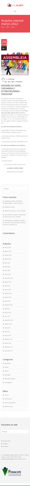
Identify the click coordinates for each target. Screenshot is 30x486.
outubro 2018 (8, 324)
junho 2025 (7, 266)
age (5, 81)
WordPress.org (8, 406)
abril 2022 (7, 308)
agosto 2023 (8, 297)
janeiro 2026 (8, 251)
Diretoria (5, 446)
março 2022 (8, 312)
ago (9, 81)
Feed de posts (8, 399)
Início (2, 27)
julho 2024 (7, 286)
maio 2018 (7, 328)
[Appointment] (15, 5)
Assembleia (8, 363)
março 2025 (8, 274)
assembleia (18, 81)
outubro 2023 (8, 293)
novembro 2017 (9, 351)
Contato (5, 443)
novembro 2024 (9, 278)
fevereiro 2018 (8, 339)
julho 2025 (7, 263)
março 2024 (8, 289)
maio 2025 (7, 270)
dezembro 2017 (9, 347)
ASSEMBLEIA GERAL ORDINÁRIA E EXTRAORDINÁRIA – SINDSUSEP (11, 90)
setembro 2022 (9, 305)
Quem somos (7, 441)
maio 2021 (7, 316)
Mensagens (8, 375)
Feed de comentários (10, 402)
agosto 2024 (8, 282)
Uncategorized (8, 382)
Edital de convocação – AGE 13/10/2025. (15, 211)
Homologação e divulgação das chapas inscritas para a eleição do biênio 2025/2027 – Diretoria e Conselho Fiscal (15, 222)
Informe (7, 371)
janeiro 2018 (8, 343)
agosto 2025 (8, 259)
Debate (6, 367)
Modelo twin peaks (9, 207)
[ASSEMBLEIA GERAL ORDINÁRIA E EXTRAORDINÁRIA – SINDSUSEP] (15, 63)
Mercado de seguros (10, 378)
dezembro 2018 (9, 320)
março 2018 (8, 335)
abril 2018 (7, 331)
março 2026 (8, 247)
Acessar (7, 395)
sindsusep (11, 79)
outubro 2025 (8, 255)
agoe (12, 81)
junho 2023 (7, 301)
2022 (7, 27)
